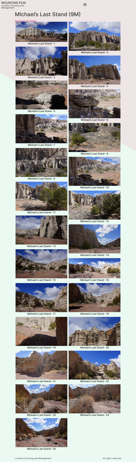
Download (18, 24)
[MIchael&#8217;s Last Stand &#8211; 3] (41, 61)
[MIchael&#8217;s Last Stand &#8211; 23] (41, 398)
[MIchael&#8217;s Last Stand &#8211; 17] (41, 297)
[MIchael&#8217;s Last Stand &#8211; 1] (41, 32)
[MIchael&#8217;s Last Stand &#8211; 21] (41, 365)
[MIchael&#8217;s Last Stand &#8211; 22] (94, 365)
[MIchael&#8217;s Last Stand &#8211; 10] (94, 171)
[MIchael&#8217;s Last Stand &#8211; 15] (41, 263)
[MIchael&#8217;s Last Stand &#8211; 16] (94, 268)
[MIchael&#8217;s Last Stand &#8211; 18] (94, 297)
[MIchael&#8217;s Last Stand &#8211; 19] (41, 331)
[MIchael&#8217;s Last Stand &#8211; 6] (94, 103)
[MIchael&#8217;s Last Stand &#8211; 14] (94, 238)
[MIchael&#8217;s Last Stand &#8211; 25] (41, 432)
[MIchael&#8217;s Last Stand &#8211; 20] (94, 331)
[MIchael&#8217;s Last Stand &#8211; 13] (41, 230)
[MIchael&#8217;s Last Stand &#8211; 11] (41, 196)
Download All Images (25, 20)
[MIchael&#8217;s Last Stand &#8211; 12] (94, 205)
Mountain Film (13, 3)
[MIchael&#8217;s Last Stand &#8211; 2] (94, 36)
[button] (85, 4)
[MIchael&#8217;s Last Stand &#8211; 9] (41, 162)
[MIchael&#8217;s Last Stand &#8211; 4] (94, 70)
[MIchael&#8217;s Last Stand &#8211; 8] (94, 137)
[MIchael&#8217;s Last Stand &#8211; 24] (94, 398)
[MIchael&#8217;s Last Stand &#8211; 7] (41, 128)
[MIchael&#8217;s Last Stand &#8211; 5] (41, 94)
